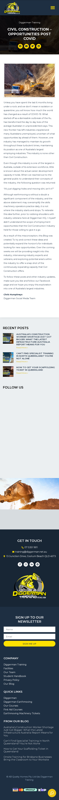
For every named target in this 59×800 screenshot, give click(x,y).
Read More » (22, 348)
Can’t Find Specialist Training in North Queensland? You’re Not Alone (35, 356)
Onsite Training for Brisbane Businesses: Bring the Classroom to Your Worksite (28, 758)
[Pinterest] (37, 564)
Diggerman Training (29, 22)
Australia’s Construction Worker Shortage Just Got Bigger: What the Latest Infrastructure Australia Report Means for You (34, 339)
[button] (52, 7)
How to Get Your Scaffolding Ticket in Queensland (35, 368)
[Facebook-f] (20, 564)
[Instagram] (26, 564)
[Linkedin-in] (32, 564)
